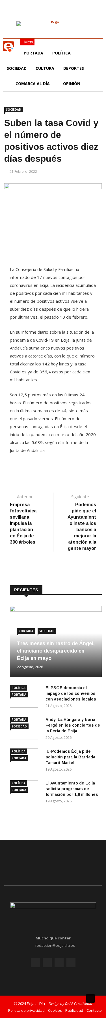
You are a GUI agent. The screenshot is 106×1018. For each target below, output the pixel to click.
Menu (28, 42)
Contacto (94, 1010)
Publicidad (74, 1010)
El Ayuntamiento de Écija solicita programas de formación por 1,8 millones (72, 789)
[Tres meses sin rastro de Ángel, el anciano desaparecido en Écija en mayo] (56, 610)
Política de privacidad (26, 1010)
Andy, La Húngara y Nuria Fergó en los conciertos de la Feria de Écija (73, 725)
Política (62, 53)
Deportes (73, 68)
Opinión (72, 83)
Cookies (55, 1010)
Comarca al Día (33, 83)
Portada (33, 53)
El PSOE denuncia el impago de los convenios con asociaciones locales (71, 693)
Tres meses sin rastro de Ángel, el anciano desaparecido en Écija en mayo (56, 651)
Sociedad (17, 68)
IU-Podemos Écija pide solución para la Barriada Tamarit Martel (70, 757)
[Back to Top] (90, 998)
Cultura (45, 68)
